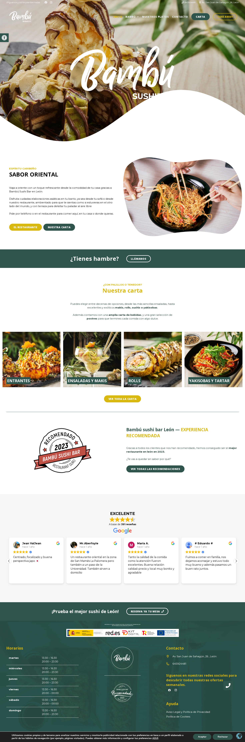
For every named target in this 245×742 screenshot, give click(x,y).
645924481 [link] (179, 663)
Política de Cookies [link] (178, 716)
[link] (4, 37)
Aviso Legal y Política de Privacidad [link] (188, 711)
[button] (137, 17)
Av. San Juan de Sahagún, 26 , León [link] (194, 656)
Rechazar (223, 736)
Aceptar (202, 736)
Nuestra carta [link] (122, 290)
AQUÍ (155, 738)
